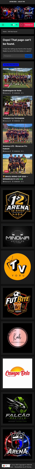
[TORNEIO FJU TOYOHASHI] (17, 106)
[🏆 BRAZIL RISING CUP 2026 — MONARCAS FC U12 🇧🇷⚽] (17, 164)
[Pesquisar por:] (14, 56)
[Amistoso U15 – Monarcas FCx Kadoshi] (17, 133)
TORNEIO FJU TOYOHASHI (13, 118)
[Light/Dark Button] (12, 25)
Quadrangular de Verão (12, 91)
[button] (3, 25)
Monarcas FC (7, 93)
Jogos (6, 85)
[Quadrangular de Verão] (17, 78)
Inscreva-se (29, 25)
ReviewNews (19, 467)
